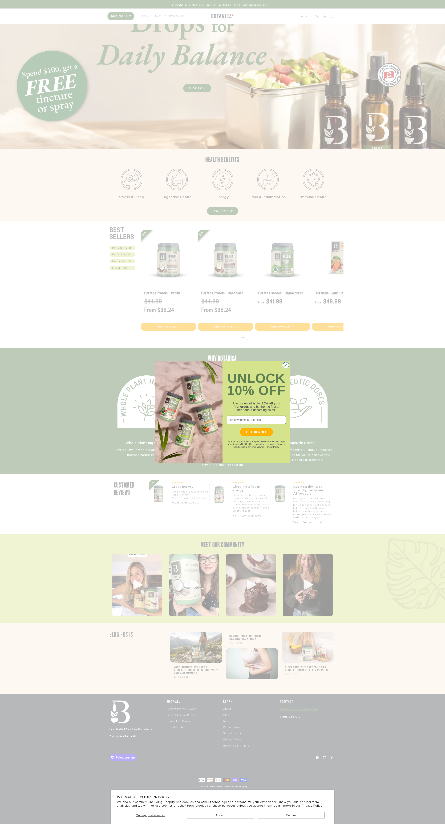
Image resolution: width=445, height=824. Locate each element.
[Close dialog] (286, 365)
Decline (291, 815)
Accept (221, 815)
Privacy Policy (311, 805)
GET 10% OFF (256, 432)
